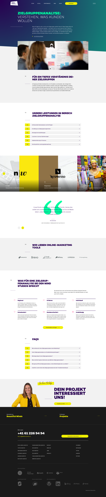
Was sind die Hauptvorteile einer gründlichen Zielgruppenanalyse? (48, 360)
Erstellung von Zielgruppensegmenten (41, 128)
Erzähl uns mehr (61, 403)
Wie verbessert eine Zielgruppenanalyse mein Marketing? (46, 348)
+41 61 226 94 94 (31, 433)
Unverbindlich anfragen (51, 327)
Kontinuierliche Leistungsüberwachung (41, 144)
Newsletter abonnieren (73, 436)
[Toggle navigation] (94, 3)
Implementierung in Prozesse (39, 140)
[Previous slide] (19, 227)
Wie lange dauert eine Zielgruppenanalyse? (42, 356)
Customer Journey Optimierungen (40, 136)
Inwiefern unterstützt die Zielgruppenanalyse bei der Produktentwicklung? (50, 367)
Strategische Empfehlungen (38, 132)
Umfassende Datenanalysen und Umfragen (42, 125)
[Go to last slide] (4, 173)
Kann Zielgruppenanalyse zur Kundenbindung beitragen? (45, 352)
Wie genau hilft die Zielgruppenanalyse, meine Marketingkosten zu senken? (50, 363)
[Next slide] (102, 173)
